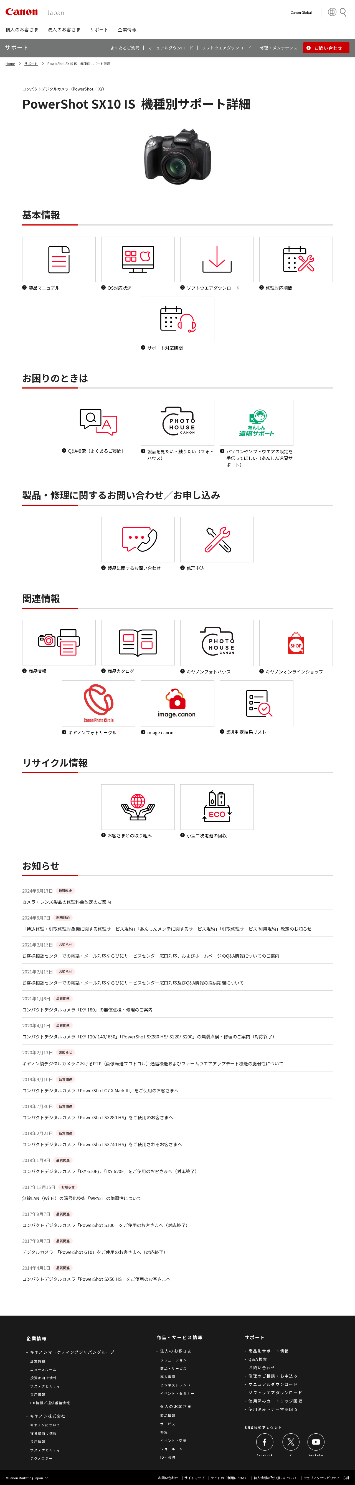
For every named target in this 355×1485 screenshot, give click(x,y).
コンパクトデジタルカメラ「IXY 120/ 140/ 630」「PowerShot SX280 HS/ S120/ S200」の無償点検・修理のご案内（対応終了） (149, 1036)
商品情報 (168, 1415)
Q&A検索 (257, 1359)
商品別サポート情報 (268, 1351)
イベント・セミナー (177, 1393)
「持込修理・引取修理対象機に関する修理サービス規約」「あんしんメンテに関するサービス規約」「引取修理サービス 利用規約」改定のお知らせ (167, 928)
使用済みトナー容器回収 (273, 1409)
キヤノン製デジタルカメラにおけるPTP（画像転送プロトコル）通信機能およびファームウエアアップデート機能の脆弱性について (152, 1063)
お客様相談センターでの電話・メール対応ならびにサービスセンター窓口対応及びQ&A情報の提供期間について (133, 982)
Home (10, 63)
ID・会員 (168, 1457)
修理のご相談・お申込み (273, 1376)
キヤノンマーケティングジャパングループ (72, 1352)
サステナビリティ (45, 1386)
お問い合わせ (261, 1367)
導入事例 (168, 1376)
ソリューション (173, 1360)
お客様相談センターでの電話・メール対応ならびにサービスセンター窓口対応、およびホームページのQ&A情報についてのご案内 (150, 955)
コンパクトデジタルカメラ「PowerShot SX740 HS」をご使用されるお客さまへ (102, 1144)
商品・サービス (173, 1368)
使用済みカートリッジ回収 (275, 1401)
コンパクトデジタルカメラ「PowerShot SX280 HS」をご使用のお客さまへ (97, 1117)
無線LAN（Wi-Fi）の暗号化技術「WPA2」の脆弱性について (81, 1198)
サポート (31, 63)
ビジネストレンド (175, 1385)
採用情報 (37, 1394)
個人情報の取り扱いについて (275, 1477)
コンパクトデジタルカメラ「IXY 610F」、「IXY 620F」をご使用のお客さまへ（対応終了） (110, 1171)
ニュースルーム (43, 1369)
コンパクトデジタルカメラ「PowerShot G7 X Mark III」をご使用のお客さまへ (100, 1090)
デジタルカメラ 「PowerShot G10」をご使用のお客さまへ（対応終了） (95, 1252)
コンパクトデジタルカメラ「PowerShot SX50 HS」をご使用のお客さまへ (96, 1279)
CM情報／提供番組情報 (50, 1402)
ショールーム (171, 1448)
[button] (22, 29)
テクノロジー (41, 1458)
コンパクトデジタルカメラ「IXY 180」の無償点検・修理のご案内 (87, 1009)
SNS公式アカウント (263, 1427)
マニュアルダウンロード (273, 1384)
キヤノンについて (45, 1425)
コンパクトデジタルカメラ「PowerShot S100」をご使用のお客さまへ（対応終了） (106, 1225)
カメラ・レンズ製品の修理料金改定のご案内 (66, 901)
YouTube (316, 1455)
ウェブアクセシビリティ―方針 (326, 1477)
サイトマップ (194, 1477)
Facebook (265, 1455)
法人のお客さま (176, 1351)
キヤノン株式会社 (48, 1416)
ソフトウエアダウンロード (275, 1392)
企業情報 (37, 1361)
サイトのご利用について (229, 1477)
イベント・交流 (173, 1440)
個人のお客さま (176, 1406)
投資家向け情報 (43, 1377)
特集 (164, 1432)
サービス (168, 1423)
